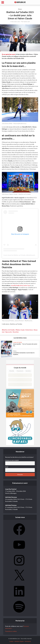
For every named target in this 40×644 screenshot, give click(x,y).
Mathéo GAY (27, 21)
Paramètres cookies (11, 631)
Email (6, 467)
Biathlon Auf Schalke (9, 330)
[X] (19, 582)
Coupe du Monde (17, 342)
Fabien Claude (20, 330)
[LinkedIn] (19, 598)
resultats (16, 332)
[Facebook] (19, 536)
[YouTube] (19, 551)
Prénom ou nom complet (12, 460)
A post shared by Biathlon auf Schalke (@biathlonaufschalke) (21, 255)
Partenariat (28, 641)
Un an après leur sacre (8, 54)
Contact (11, 641)
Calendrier (28, 371)
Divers (20, 9)
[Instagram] (19, 567)
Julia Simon (29, 330)
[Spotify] (19, 613)
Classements (20, 371)
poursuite (9, 332)
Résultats (11, 371)
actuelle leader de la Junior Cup (20, 285)
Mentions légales (19, 641)
